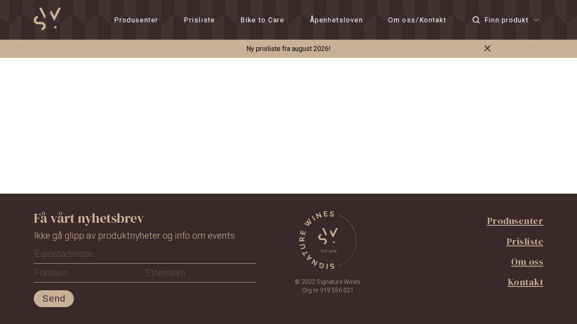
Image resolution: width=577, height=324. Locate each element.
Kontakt (526, 281)
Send (53, 298)
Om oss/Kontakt (417, 20)
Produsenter (136, 20)
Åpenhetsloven (336, 20)
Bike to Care (262, 20)
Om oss (527, 261)
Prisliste (199, 20)
